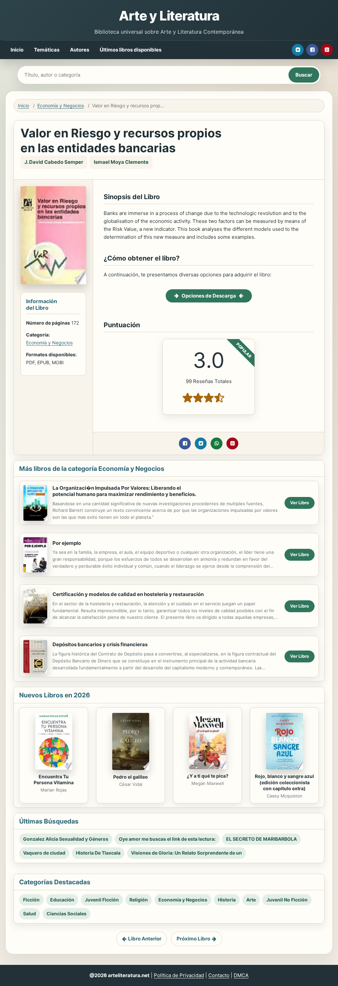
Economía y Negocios (60, 105)
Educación (62, 899)
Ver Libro (299, 502)
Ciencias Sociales (66, 913)
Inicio (17, 50)
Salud (29, 913)
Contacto (218, 975)
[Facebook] (312, 50)
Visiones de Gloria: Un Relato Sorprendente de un (186, 853)
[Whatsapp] (216, 443)
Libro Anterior (144, 938)
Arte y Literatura (169, 16)
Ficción (31, 899)
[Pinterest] (327, 50)
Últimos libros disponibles (130, 50)
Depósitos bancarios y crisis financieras (100, 644)
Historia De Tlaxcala (98, 853)
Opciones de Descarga (209, 296)
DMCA (241, 975)
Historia (227, 899)
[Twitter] (298, 50)
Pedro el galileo (130, 777)
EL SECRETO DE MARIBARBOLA (261, 839)
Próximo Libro (193, 938)
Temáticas (46, 50)
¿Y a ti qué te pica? (207, 776)
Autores (79, 50)
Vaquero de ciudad (44, 853)
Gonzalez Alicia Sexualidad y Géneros (65, 839)
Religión (138, 899)
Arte (251, 899)
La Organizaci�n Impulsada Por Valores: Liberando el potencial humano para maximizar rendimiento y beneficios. (124, 491)
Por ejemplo (66, 543)
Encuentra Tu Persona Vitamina (54, 780)
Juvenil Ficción (102, 899)
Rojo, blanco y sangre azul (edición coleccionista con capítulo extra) (284, 782)
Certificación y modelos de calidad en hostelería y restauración (128, 594)
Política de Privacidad (179, 975)
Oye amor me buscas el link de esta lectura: (167, 839)
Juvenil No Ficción (287, 899)
